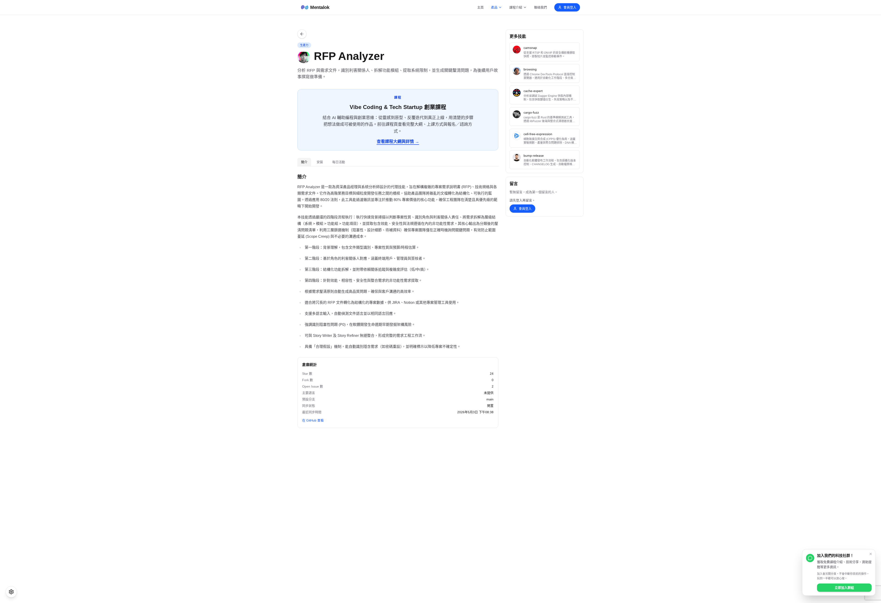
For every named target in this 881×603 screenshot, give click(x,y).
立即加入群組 (844, 587)
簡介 (304, 162)
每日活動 (338, 162)
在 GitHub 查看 (313, 420)
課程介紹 (515, 7)
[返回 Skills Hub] (302, 34)
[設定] (11, 591)
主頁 (480, 7)
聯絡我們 (540, 7)
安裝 (320, 162)
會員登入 (569, 7)
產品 (494, 7)
